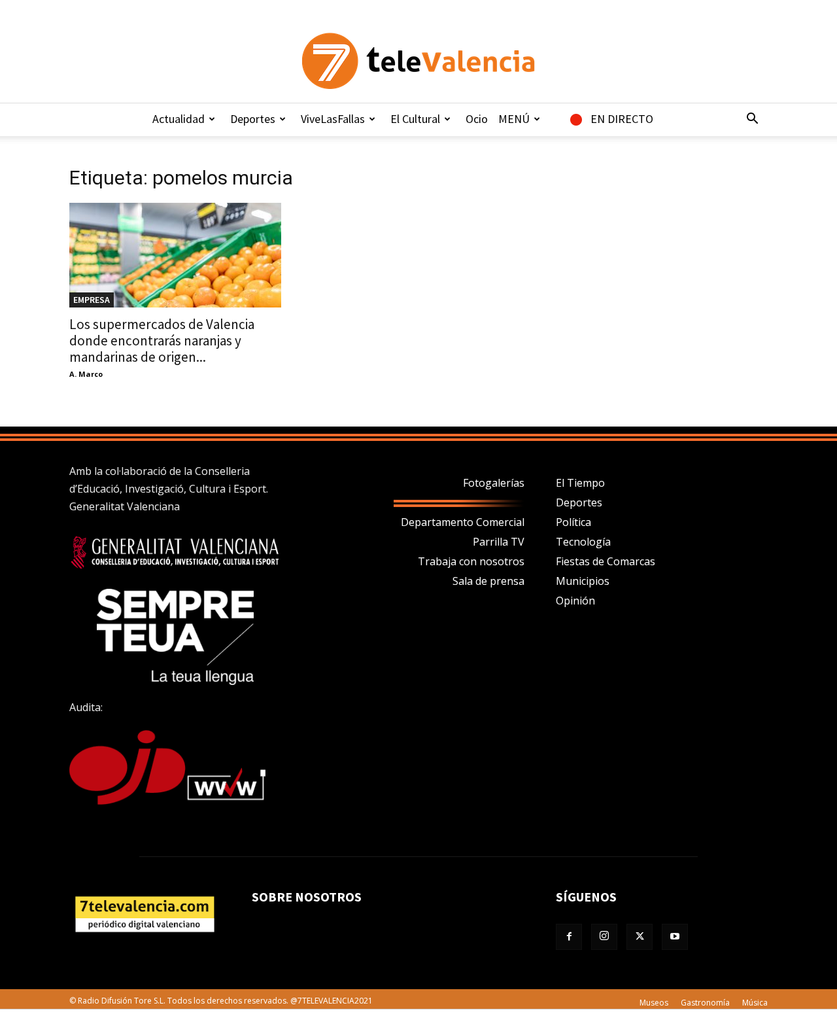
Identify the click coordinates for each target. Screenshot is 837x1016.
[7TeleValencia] (418, 61)
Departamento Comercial (462, 522)
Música (755, 1002)
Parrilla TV (498, 541)
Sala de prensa (488, 581)
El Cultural (415, 118)
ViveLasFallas (333, 118)
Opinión (575, 600)
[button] (752, 120)
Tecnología (583, 541)
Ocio (477, 118)
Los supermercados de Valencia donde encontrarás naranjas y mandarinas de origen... (161, 340)
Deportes (252, 118)
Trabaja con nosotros (471, 561)
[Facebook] (569, 937)
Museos (654, 1002)
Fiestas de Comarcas (605, 561)
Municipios (582, 581)
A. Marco (86, 374)
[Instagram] (604, 937)
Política (573, 522)
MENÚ (514, 118)
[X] (639, 937)
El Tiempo (580, 483)
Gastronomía (705, 1002)
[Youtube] (675, 937)
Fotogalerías (493, 483)
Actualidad (178, 118)
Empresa (91, 300)
